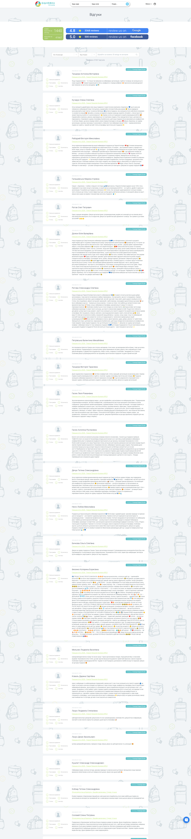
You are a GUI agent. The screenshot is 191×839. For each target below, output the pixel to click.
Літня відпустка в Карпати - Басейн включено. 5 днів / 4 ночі (94, 792)
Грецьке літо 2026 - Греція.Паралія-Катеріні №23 (90, 77)
